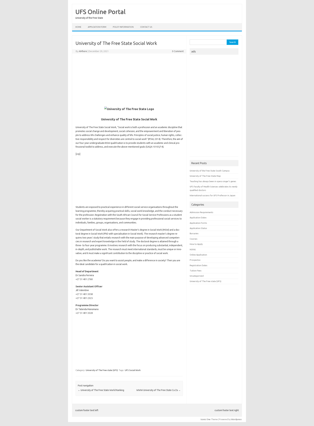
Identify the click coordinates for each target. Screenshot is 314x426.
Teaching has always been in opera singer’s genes (213, 181)
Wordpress (236, 419)
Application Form (97, 27)
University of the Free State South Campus (210, 171)
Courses (193, 239)
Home (78, 27)
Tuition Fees (195, 270)
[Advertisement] (129, 80)
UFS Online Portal (100, 11)
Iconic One (205, 419)
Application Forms (198, 223)
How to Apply (196, 244)
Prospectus (195, 260)
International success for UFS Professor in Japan (212, 195)
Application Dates (198, 217)
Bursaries (194, 233)
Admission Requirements (201, 212)
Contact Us (146, 27)
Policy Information (123, 27)
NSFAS (193, 249)
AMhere (83, 51)
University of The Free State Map (205, 176)
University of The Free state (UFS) (102, 370)
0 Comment (178, 51)
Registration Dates (198, 265)
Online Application (198, 255)
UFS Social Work (133, 370)
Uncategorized (197, 276)
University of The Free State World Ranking (101, 390)
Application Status (198, 228)
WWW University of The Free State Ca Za (158, 390)
